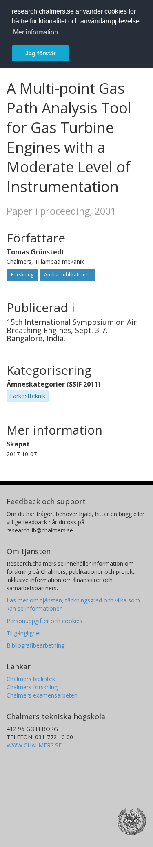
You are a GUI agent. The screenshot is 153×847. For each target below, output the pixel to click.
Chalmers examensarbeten (42, 695)
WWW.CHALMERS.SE (34, 745)
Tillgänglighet (24, 633)
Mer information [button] (35, 32)
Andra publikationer (67, 274)
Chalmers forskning (32, 687)
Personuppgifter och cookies (44, 621)
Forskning (22, 274)
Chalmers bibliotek (31, 679)
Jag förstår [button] (40, 53)
